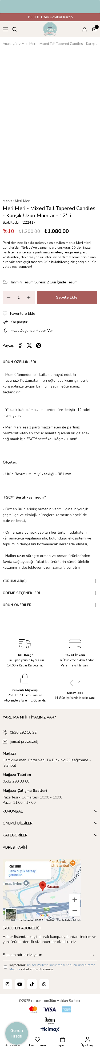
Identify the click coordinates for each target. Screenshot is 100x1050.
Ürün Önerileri (18, 605)
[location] (42, 890)
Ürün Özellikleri (19, 362)
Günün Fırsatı (16, 1033)
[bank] (50, 1009)
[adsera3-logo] (50, 1021)
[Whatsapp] (44, 984)
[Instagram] (7, 984)
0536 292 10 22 (23, 732)
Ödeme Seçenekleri (21, 593)
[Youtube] (20, 984)
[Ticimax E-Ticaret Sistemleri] (50, 1030)
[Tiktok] (32, 984)
